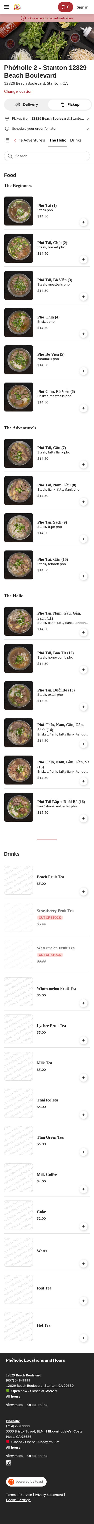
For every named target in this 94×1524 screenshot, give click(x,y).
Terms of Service (19, 1495)
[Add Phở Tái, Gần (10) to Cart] (83, 576)
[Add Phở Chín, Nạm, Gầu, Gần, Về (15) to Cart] (83, 781)
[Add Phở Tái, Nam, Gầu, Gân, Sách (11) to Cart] (83, 632)
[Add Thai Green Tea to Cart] (83, 1152)
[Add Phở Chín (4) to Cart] (83, 334)
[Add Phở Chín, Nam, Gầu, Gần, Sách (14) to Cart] (83, 744)
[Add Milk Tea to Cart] (83, 1078)
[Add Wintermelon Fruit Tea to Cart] (83, 1003)
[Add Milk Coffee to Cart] (83, 1189)
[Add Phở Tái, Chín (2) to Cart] (83, 259)
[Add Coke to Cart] (83, 1226)
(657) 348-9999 (18, 1380)
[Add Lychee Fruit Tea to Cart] (83, 1040)
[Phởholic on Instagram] (8, 1463)
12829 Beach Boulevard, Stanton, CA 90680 (40, 1385)
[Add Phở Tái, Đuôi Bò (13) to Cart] (83, 707)
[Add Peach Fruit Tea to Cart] (83, 892)
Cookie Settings (18, 1500)
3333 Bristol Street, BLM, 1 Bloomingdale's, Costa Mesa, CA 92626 (44, 1434)
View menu (14, 1405)
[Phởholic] (17, 7)
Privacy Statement (49, 1495)
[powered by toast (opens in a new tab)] (26, 1482)
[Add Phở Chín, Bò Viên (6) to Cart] (83, 408)
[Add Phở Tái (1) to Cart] (83, 222)
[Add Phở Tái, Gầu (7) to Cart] (83, 464)
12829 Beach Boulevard (23, 1375)
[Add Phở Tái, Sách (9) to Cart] (83, 539)
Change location (18, 91)
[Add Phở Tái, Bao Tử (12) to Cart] (83, 670)
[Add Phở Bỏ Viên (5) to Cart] (83, 371)
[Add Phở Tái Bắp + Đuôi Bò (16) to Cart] (83, 818)
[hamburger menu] (6, 7)
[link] (30, 140)
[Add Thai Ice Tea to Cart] (83, 1115)
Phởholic (13, 1421)
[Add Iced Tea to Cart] (83, 1301)
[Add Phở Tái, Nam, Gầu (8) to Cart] (83, 502)
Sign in (82, 7)
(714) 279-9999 (18, 1426)
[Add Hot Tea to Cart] (83, 1338)
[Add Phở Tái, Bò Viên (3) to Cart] (83, 297)
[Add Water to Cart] (83, 1264)
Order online (37, 1405)
